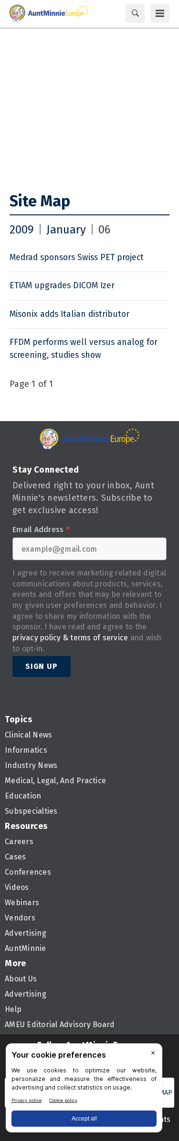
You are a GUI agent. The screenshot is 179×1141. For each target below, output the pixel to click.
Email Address (40, 530)
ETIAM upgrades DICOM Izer (62, 286)
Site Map (40, 201)
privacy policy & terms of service (70, 637)
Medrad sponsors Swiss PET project (77, 257)
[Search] (135, 13)
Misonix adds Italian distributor (69, 314)
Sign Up (41, 666)
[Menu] (159, 13)
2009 (22, 229)
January (66, 229)
